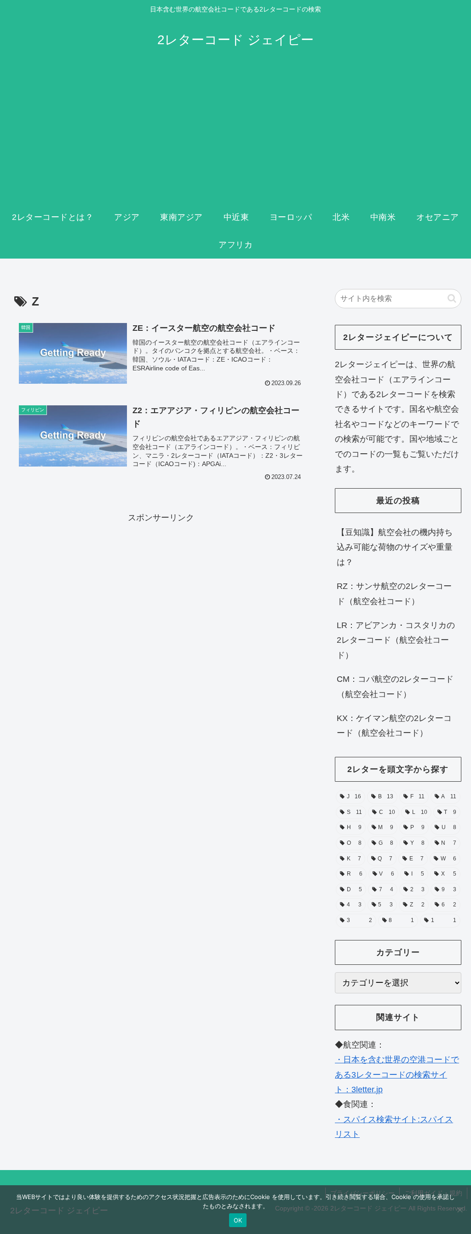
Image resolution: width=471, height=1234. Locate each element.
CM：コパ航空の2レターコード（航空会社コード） (395, 686)
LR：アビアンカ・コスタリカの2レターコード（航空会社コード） (396, 640)
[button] (452, 298)
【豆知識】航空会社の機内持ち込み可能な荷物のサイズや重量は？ (395, 547)
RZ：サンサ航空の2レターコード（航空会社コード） (394, 593)
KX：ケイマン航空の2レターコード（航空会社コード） (394, 726)
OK (238, 1220)
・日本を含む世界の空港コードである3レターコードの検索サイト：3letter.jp (397, 1074)
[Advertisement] (235, 134)
